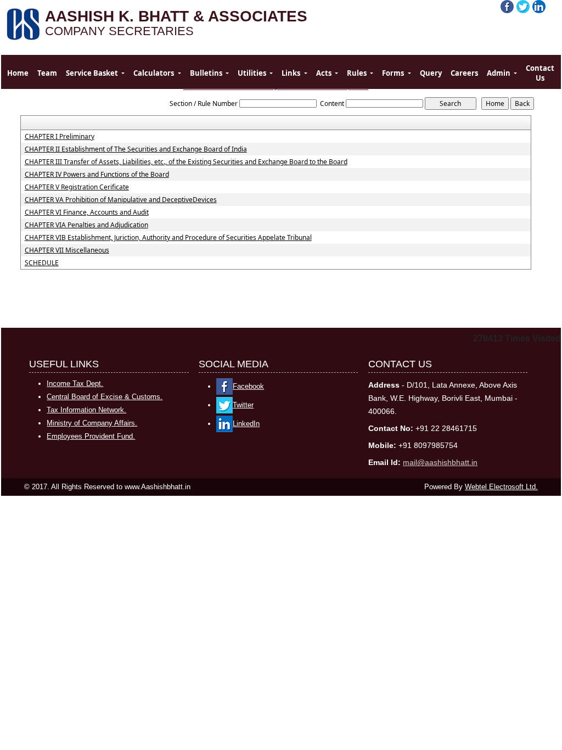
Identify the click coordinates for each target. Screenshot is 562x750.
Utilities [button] (253, 73)
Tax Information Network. (86, 410)
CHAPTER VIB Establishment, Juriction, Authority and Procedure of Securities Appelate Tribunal (168, 237)
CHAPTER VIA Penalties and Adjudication (86, 225)
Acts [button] (324, 73)
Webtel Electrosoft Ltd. (501, 487)
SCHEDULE (42, 263)
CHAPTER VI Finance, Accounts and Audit (87, 212)
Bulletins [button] (207, 73)
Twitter (243, 405)
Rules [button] (357, 73)
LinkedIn (246, 423)
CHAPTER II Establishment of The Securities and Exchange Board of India (136, 149)
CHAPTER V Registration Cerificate (77, 187)
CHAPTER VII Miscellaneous (67, 250)
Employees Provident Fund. (91, 436)
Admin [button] (499, 73)
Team (47, 73)
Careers (464, 73)
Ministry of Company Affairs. (92, 423)
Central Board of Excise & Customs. (104, 397)
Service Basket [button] (93, 73)
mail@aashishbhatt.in (440, 462)
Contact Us (540, 73)
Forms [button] (394, 73)
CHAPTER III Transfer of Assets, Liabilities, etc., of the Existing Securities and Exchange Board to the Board (186, 162)
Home (18, 73)
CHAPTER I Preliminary (59, 136)
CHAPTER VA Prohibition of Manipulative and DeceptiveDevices (121, 199)
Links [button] (292, 73)
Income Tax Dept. (75, 383)
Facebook (248, 386)
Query (431, 73)
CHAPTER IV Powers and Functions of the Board (97, 174)
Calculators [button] (154, 73)
